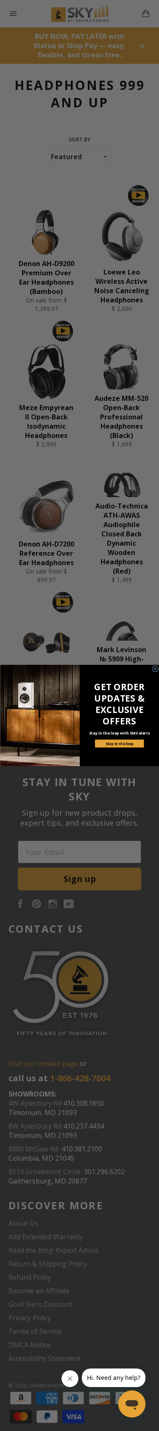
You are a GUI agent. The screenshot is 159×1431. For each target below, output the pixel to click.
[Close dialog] (155, 669)
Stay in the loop (119, 743)
